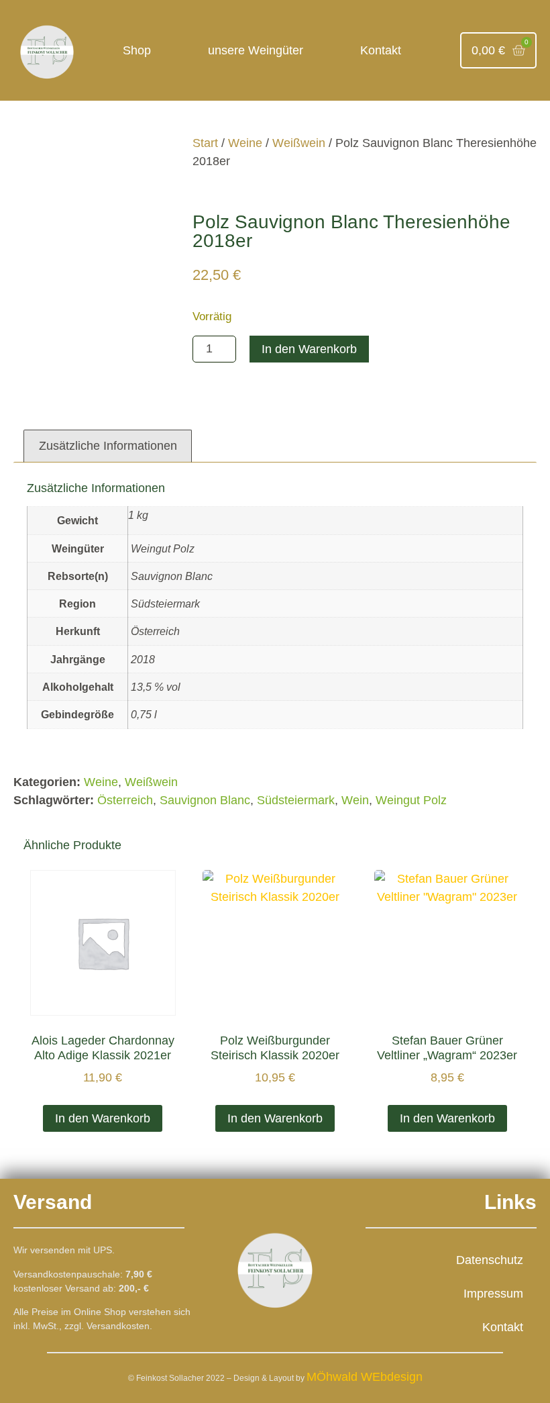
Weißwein (298, 143)
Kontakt (380, 50)
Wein (355, 800)
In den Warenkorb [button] (102, 1118)
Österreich (125, 800)
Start (205, 143)
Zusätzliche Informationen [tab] (108, 445)
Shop (137, 50)
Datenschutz (489, 1260)
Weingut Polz (411, 800)
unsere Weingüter (255, 50)
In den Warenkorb (309, 349)
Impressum (493, 1293)
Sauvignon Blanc (205, 800)
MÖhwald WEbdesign (365, 1377)
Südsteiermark (296, 800)
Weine (245, 143)
